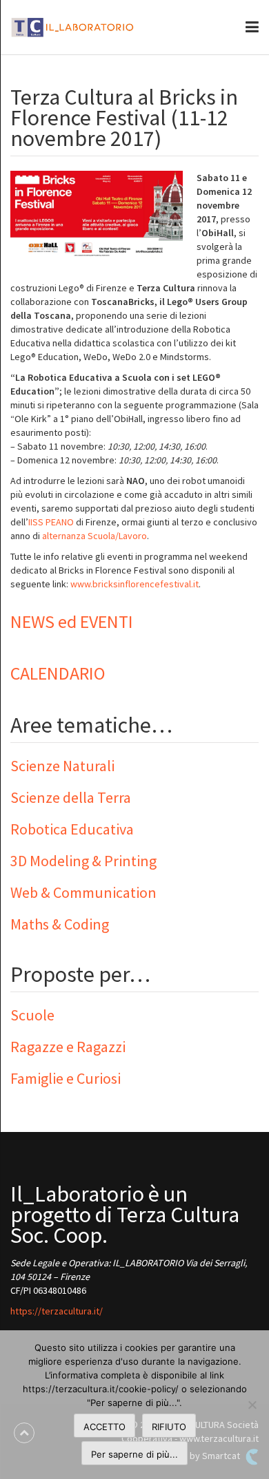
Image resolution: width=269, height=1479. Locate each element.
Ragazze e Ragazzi (68, 1046)
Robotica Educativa (72, 829)
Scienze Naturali (62, 765)
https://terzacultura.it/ (56, 1311)
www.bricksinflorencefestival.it (134, 584)
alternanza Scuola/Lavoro (94, 535)
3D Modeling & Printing (83, 860)
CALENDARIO (58, 673)
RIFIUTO (169, 1426)
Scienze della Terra (70, 797)
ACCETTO (104, 1426)
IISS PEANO (51, 522)
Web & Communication (83, 892)
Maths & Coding (59, 924)
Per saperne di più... (134, 1454)
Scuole (32, 1015)
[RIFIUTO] (252, 1405)
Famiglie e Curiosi (65, 1078)
